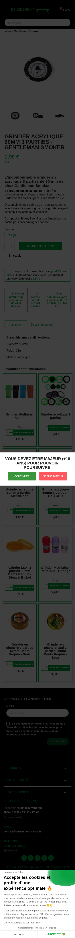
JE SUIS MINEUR (53, 476)
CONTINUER (21, 476)
